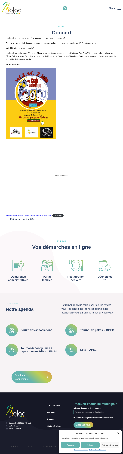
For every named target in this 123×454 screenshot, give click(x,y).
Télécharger (58, 215)
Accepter (70, 445)
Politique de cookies (81, 450)
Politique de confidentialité (97, 450)
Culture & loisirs (54, 426)
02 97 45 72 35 (14, 426)
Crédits (31, 447)
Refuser (90, 445)
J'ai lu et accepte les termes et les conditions (94, 418)
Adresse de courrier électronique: (87, 408)
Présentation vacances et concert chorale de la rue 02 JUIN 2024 (28, 215)
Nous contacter (15, 429)
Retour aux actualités (22, 219)
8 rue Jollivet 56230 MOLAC (20, 423)
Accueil (15, 447)
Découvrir (51, 412)
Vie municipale (53, 405)
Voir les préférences (110, 445)
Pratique (50, 419)
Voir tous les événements (21, 377)
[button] (118, 433)
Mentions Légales (52, 447)
